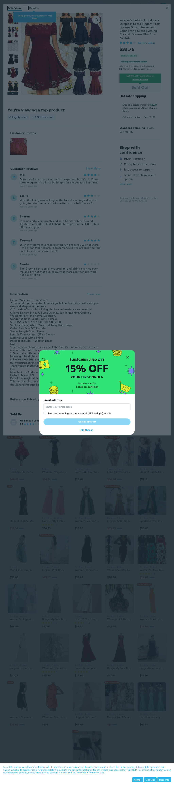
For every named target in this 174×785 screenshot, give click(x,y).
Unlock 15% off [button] (87, 421)
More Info (164, 779)
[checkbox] (45, 413)
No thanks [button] (87, 430)
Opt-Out (150, 779)
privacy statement (136, 766)
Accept (138, 779)
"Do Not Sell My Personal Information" (79, 772)
